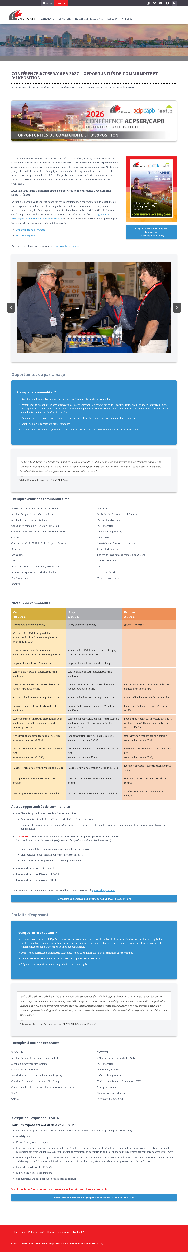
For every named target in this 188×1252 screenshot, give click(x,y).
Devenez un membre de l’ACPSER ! (65, 1232)
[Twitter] (155, 3)
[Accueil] (12, 87)
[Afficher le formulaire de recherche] (174, 3)
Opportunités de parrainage (30, 229)
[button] (11, 308)
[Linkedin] (148, 3)
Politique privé (36, 1232)
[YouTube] (161, 3)
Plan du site (19, 1232)
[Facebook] (167, 3)
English (61, 3)
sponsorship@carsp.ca (67, 245)
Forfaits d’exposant (26, 235)
